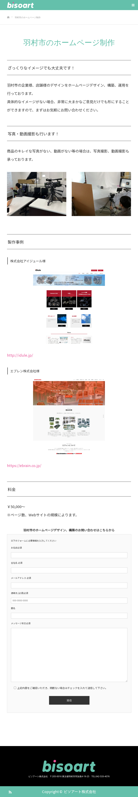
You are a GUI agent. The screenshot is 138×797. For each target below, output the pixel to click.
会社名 (16, 562)
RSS (9, 791)
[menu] (133, 5)
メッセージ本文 (20, 623)
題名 (13, 608)
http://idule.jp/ (20, 355)
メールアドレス (21, 577)
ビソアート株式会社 (80, 791)
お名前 (16, 547)
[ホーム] (8, 11)
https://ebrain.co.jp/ (24, 465)
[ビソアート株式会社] (34, 5)
